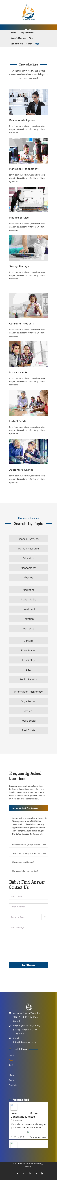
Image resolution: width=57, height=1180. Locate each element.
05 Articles (17, 215)
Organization (28, 701)
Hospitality (28, 659)
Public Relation (29, 679)
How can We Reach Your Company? (25, 808)
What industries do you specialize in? (26, 844)
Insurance (28, 628)
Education (28, 558)
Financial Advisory (29, 538)
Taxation (28, 618)
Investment (28, 609)
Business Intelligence (22, 120)
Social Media (28, 599)
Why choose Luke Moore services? (25, 871)
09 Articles (17, 418)
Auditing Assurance (21, 469)
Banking (28, 640)
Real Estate (28, 730)
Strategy (28, 710)
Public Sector (28, 720)
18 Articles (16, 263)
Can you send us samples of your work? (27, 853)
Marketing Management (24, 168)
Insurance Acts (18, 372)
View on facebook (38, 1137)
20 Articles (17, 321)
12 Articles (16, 166)
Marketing (28, 589)
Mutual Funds (17, 420)
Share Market (28, 650)
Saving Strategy (19, 266)
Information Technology (28, 691)
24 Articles (17, 117)
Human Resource (28, 548)
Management (28, 567)
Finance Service (19, 217)
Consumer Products (21, 323)
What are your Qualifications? (23, 862)
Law (28, 669)
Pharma (28, 577)
